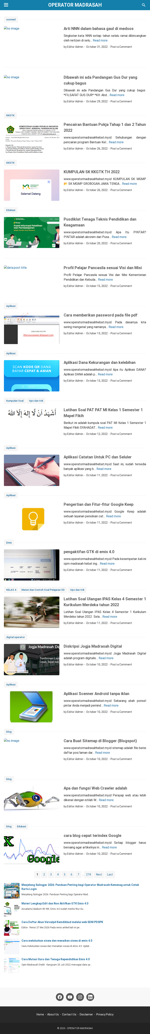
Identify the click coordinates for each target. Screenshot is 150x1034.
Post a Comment (121, 46)
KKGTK (10, 115)
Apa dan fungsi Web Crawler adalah (95, 788)
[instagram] (80, 997)
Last (110, 874)
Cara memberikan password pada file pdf (101, 315)
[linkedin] (90, 997)
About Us (53, 1014)
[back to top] (142, 1025)
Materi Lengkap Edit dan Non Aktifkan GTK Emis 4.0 (54, 903)
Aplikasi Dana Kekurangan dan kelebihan (100, 362)
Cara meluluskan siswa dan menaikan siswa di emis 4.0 (56, 940)
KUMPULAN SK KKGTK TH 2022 (92, 171)
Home (40, 1014)
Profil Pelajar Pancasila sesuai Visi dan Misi (103, 267)
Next (99, 874)
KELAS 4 (11, 589)
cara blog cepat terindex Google (92, 835)
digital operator (15, 637)
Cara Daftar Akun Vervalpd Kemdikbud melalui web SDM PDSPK (62, 922)
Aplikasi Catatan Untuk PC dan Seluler (98, 457)
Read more (100, 40)
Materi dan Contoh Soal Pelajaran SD (43, 589)
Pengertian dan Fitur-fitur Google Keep (98, 504)
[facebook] (60, 997)
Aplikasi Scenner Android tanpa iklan (96, 693)
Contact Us (69, 1014)
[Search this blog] (143, 5)
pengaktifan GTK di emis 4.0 (89, 551)
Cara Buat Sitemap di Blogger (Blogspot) (100, 740)
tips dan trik (36, 400)
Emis (9, 542)
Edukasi (10, 210)
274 (88, 874)
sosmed (11, 19)
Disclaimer (86, 1014)
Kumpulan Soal (14, 400)
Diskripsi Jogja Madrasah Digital (93, 646)
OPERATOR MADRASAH (75, 5)
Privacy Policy (104, 1014)
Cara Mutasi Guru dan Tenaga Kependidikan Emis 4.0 (55, 959)
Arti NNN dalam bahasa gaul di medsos (99, 28)
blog (9, 731)
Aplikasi (10, 306)
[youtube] (70, 997)
